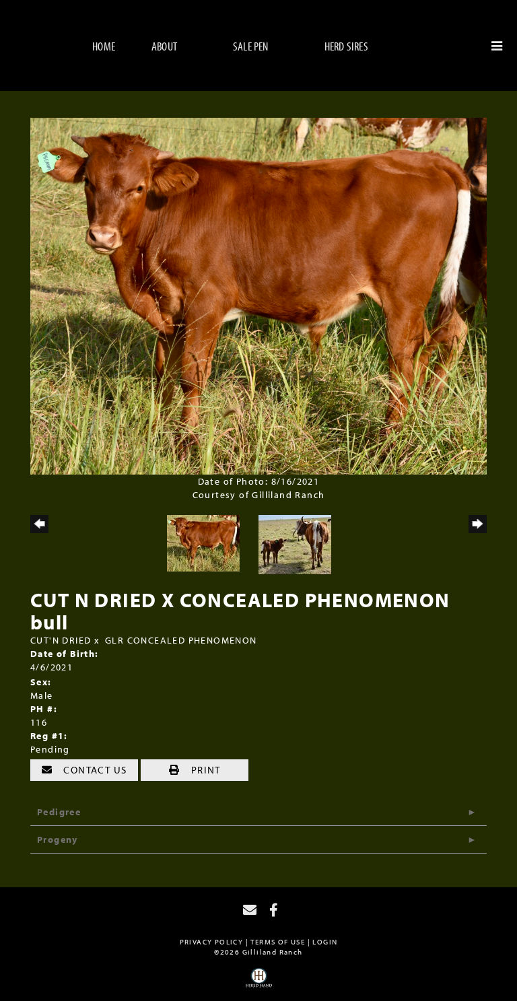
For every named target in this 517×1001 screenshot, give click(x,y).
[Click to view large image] (258, 295)
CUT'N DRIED (60, 640)
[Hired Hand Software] (259, 983)
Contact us (94, 769)
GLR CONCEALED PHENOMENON (181, 640)
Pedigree (59, 812)
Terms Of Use (277, 941)
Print (204, 769)
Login (324, 941)
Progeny (57, 839)
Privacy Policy (212, 941)
